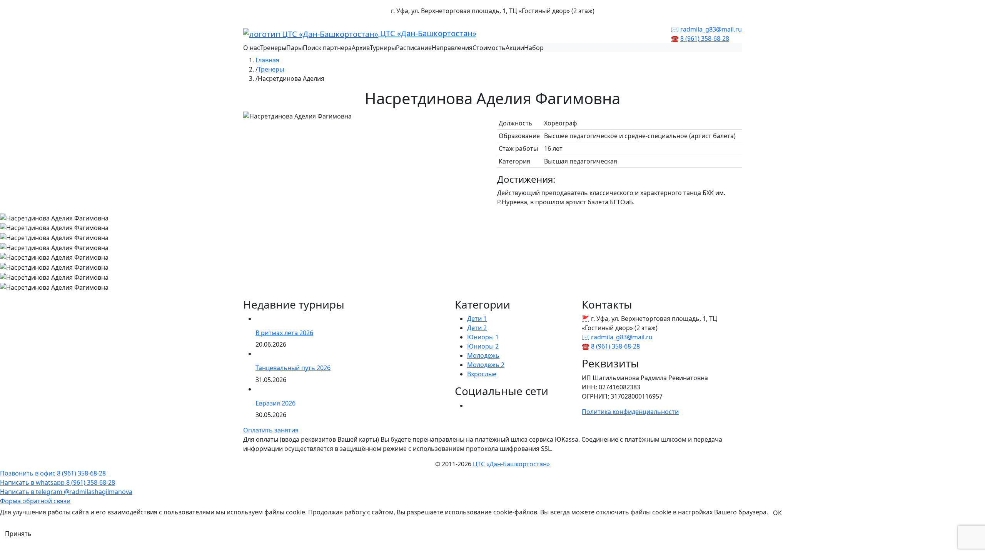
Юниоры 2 (483, 346)
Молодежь (483, 355)
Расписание (414, 47)
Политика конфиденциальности (630, 411)
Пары (294, 47)
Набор (534, 47)
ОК (777, 513)
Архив (361, 47)
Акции (515, 47)
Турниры (383, 47)
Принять (18, 533)
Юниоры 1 (483, 337)
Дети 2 (477, 328)
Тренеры (273, 47)
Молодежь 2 (485, 364)
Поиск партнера (327, 47)
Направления (452, 47)
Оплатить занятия (271, 430)
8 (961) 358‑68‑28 (704, 38)
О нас (251, 47)
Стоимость (489, 47)
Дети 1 (477, 318)
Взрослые (481, 374)
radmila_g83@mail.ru (711, 29)
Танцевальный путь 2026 (293, 368)
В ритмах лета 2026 (284, 333)
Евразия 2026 (275, 403)
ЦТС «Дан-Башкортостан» (427, 33)
